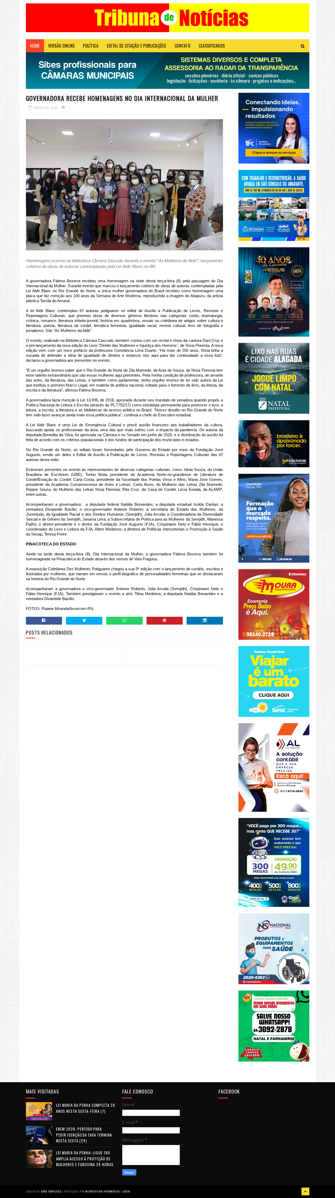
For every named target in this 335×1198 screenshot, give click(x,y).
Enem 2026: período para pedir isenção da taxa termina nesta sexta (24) (84, 1134)
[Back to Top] (305, 1191)
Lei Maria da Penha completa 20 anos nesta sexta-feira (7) (85, 1108)
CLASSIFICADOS (212, 46)
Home (35, 46)
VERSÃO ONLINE (61, 46)
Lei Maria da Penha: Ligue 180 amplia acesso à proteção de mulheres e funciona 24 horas (85, 1158)
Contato (183, 46)
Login (126, 1191)
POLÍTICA (90, 46)
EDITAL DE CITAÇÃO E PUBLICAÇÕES (136, 46)
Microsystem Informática (102, 1191)
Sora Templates (51, 1191)
